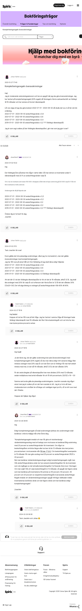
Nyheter (63, 24)
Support (65, 569)
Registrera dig (59, 5)
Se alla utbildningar (30, 586)
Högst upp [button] (7, 605)
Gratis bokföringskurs (31, 569)
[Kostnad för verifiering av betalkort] (74, 145)
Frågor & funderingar (29, 24)
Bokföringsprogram (11, 569)
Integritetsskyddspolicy (51, 576)
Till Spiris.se (66, 573)
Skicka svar (69, 537)
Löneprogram (9, 573)
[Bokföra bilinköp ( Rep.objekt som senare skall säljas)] (78, 145)
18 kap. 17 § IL (46, 451)
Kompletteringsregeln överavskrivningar (17, 30)
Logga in (70, 5)
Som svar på (23, 306)
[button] (77, 76)
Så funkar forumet (49, 579)
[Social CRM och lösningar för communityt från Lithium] (74, 606)
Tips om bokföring (49, 24)
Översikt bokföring (9, 24)
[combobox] (26, 37)
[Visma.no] (9, 6)
